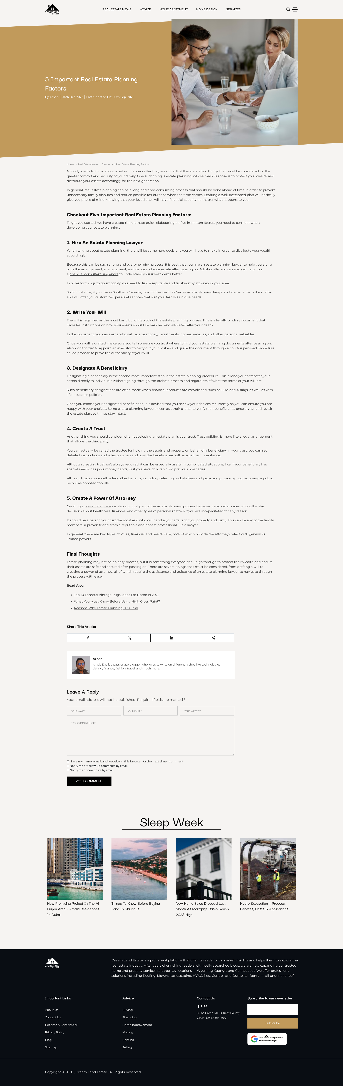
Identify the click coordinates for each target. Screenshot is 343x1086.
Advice (145, 9)
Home (70, 164)
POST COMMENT (89, 781)
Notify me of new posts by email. (92, 770)
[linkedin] (171, 638)
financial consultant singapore (94, 274)
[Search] (288, 9)
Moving (127, 1032)
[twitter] (130, 638)
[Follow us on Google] (267, 1039)
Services (233, 9)
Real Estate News (116, 9)
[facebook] (88, 638)
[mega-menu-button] (295, 9)
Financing (129, 1017)
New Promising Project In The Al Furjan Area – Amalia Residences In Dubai (73, 908)
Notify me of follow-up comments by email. (99, 766)
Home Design (207, 9)
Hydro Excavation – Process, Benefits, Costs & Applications (264, 905)
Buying (127, 1010)
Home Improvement (137, 1025)
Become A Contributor (61, 1025)
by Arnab (52, 97)
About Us (51, 1010)
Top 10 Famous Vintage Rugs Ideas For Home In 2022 (116, 595)
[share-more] (213, 638)
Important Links (58, 998)
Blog (48, 1040)
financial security (183, 200)
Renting (128, 1040)
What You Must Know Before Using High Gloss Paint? (117, 601)
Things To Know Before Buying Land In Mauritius (135, 905)
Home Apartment (174, 9)
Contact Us (53, 1017)
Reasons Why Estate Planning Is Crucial (106, 608)
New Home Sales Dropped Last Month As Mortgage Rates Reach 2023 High (202, 908)
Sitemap (51, 1047)
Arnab (98, 658)
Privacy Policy (54, 1032)
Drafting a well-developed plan (229, 195)
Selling (127, 1047)
